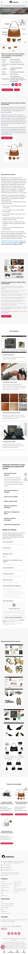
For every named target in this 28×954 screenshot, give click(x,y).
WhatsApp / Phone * (8, 553)
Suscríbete (4, 928)
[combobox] (14, 564)
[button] (4, 556)
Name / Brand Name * (8, 541)
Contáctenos (6, 316)
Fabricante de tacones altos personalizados (11, 944)
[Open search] (26, 2)
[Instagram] (8, 933)
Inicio (2, 5)
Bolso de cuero (8, 5)
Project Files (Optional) (8, 600)
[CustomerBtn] (3, 947)
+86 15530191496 (7, 865)
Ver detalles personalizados (6, 814)
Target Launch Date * (8, 579)
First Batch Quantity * (8, 573)
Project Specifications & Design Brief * (12, 585)
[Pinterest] (15, 933)
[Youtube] (12, 933)
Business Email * (7, 547)
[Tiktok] (19, 933)
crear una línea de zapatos (9, 942)
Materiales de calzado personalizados (10, 948)
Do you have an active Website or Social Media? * (12, 561)
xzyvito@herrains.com (8, 869)
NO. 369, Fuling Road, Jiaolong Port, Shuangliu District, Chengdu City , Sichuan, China (14, 862)
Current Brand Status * (8, 567)
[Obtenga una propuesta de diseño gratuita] (23, 2)
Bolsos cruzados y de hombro (19, 5)
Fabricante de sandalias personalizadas (17, 947)
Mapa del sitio (14, 940)
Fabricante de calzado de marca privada (17, 943)
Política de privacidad (17, 926)
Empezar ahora (6, 137)
